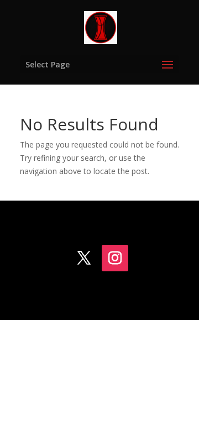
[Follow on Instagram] (115, 258)
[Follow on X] (84, 258)
